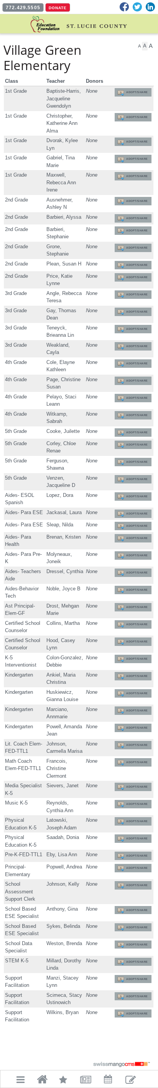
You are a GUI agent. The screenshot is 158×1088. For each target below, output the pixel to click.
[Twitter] (137, 6)
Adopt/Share (137, 92)
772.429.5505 (23, 7)
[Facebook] (124, 6)
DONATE (58, 8)
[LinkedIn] (150, 6)
